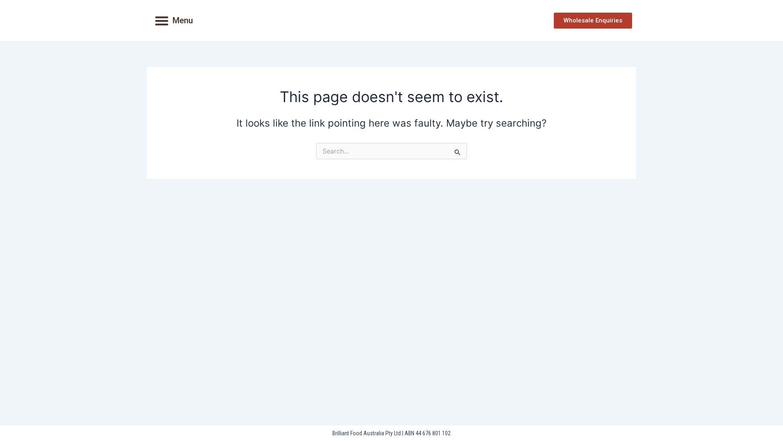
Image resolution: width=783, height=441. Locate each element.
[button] (162, 20)
